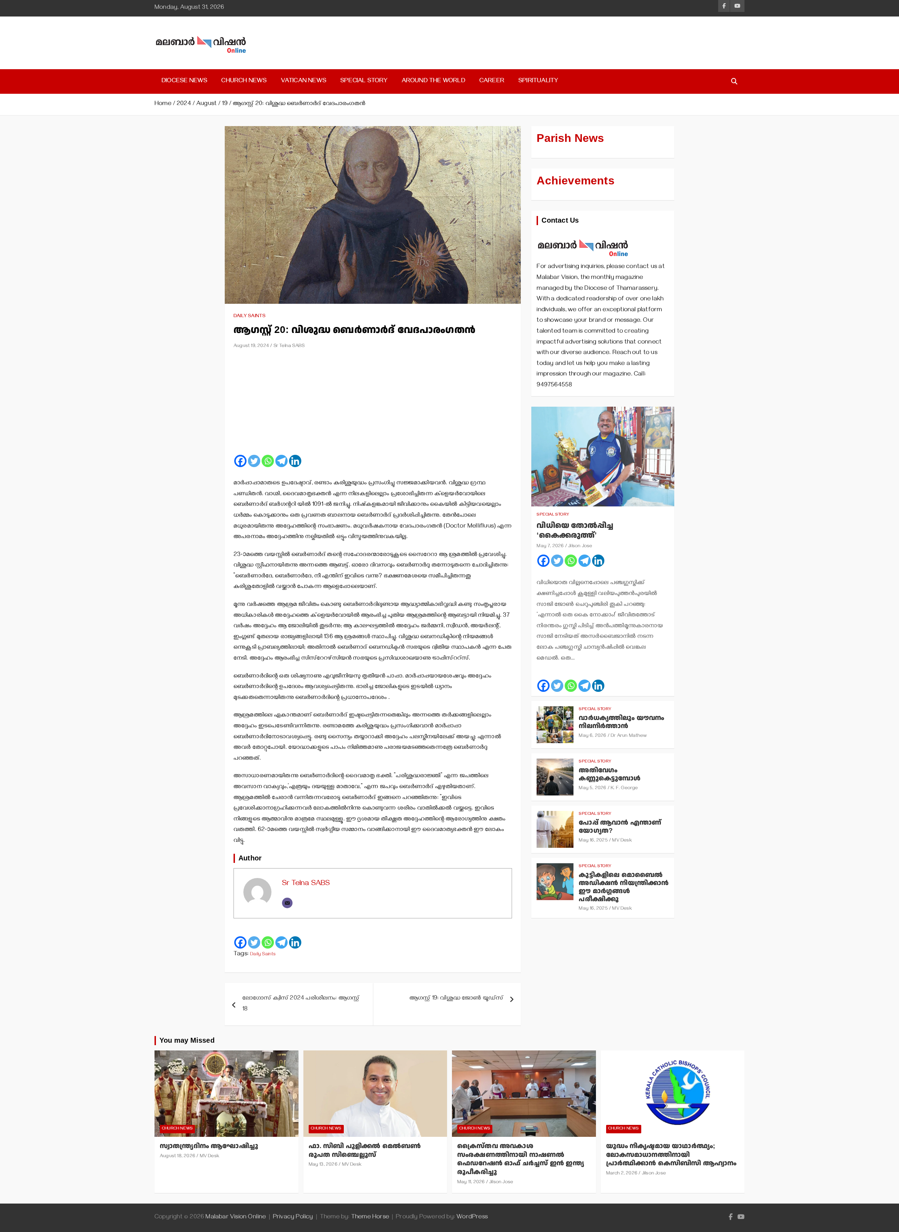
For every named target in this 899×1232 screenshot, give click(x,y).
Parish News (570, 138)
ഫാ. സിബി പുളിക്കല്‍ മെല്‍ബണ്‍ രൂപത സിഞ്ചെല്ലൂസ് (365, 1150)
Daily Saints (249, 317)
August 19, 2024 (251, 346)
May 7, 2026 (550, 547)
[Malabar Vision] (583, 236)
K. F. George (624, 789)
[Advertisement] (373, 404)
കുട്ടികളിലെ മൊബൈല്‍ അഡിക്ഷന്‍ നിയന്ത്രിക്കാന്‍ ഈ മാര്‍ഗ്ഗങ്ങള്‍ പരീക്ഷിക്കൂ (624, 887)
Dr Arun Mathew (629, 736)
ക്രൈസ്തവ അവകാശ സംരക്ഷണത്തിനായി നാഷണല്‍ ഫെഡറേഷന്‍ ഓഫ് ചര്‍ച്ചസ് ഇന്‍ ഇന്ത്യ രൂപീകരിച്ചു (520, 1159)
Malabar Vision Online (235, 1217)
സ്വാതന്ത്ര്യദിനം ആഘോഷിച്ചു (209, 1146)
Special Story (364, 81)
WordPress (472, 1217)
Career (491, 81)
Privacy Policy (293, 1217)
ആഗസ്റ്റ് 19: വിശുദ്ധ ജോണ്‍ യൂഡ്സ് (456, 999)
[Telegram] (281, 461)
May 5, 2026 (592, 789)
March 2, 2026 (622, 1174)
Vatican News (303, 81)
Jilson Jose (580, 547)
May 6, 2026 (592, 736)
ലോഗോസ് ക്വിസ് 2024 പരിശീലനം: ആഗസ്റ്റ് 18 (300, 1004)
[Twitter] (254, 461)
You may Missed (187, 1041)
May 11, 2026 (471, 1183)
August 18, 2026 (177, 1157)
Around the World (433, 81)
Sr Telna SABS (289, 346)
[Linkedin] (295, 461)
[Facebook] (240, 461)
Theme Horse (370, 1217)
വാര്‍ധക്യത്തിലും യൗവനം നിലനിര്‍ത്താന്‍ (621, 722)
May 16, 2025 (593, 841)
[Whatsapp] (268, 461)
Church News (244, 81)
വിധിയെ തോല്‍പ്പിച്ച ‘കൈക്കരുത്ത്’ (575, 530)
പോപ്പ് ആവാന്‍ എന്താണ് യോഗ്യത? (620, 826)
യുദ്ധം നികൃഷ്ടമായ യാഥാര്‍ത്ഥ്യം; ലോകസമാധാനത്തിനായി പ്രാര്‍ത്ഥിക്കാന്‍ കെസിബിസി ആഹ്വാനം (671, 1154)
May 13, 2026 (323, 1165)
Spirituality (538, 81)
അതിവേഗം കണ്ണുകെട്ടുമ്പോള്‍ (610, 774)
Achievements (575, 181)
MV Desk (621, 841)
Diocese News (184, 81)
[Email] (287, 903)
